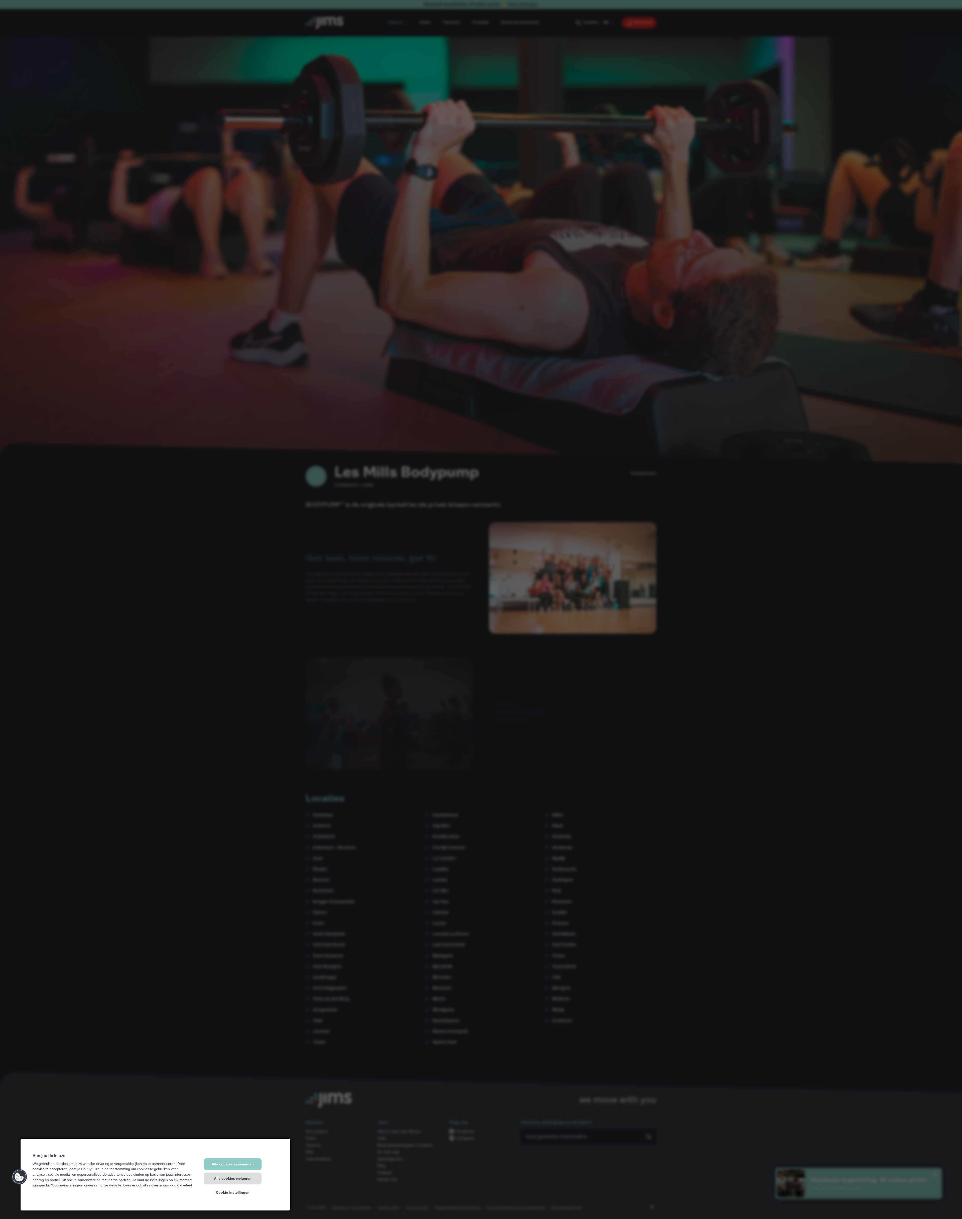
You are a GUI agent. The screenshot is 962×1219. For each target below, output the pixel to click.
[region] (155, 1174)
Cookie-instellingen (233, 1192)
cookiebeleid (181, 1185)
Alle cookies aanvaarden (233, 1164)
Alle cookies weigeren (233, 1178)
